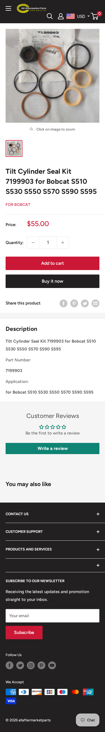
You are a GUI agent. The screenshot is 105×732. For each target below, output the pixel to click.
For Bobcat (18, 204)
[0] (94, 16)
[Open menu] (8, 8)
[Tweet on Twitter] (85, 303)
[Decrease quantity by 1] (33, 242)
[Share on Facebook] (63, 303)
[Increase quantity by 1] (63, 242)
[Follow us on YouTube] (52, 665)
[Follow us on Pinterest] (41, 665)
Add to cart (52, 263)
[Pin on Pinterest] (74, 303)
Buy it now (52, 281)
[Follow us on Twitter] (20, 665)
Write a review (53, 448)
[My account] (61, 16)
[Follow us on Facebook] (9, 665)
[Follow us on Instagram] (31, 665)
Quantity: (15, 242)
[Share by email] (95, 303)
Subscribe (24, 632)
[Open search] (50, 16)
